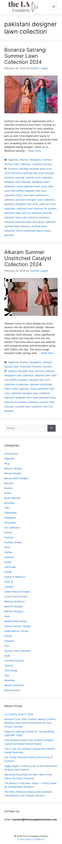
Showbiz (9, 640)
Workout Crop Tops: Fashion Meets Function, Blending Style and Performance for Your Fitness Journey (30, 723)
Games (8, 552)
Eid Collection (12, 527)
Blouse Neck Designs (16, 478)
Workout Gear (12, 690)
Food (7, 547)
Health (8, 571)
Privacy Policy (24, 839)
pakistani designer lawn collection (35, 199)
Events (8, 532)
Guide (7, 562)
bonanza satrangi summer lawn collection (28, 177)
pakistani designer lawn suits (21, 204)
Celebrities (10, 512)
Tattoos (8, 665)
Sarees (8, 636)
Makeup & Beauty (14, 601)
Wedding (9, 680)
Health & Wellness (14, 576)
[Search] (51, 428)
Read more (34, 150)
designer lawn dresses (17, 181)
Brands (24, 159)
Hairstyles (10, 567)
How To (8, 581)
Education (10, 522)
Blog (6, 463)
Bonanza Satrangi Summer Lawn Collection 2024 (25, 56)
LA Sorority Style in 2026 (18, 714)
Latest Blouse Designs (17, 591)
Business (9, 503)
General (8, 557)
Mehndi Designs (13, 606)
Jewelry (8, 586)
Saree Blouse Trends (16, 631)
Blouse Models (12, 473)
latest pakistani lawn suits (32, 186)
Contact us (39, 839)
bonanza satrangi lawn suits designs (33, 173)
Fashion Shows (13, 542)
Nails (7, 616)
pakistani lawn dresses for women (36, 208)
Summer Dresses (42, 164)
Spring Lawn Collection (17, 164)
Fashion (47, 159)
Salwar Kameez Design (17, 626)
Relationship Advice (15, 621)
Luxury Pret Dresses (16, 596)
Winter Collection (14, 685)
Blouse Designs (13, 468)
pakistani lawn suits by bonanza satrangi (28, 212)
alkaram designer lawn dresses (26, 371)
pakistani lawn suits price (29, 221)
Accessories (11, 453)
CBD (6, 507)
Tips (6, 675)
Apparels (13, 159)
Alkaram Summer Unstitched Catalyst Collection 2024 (27, 258)
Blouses (8, 483)
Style (7, 655)
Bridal (7, 493)
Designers (35, 159)
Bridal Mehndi (12, 498)
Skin (6, 645)
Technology (11, 670)
